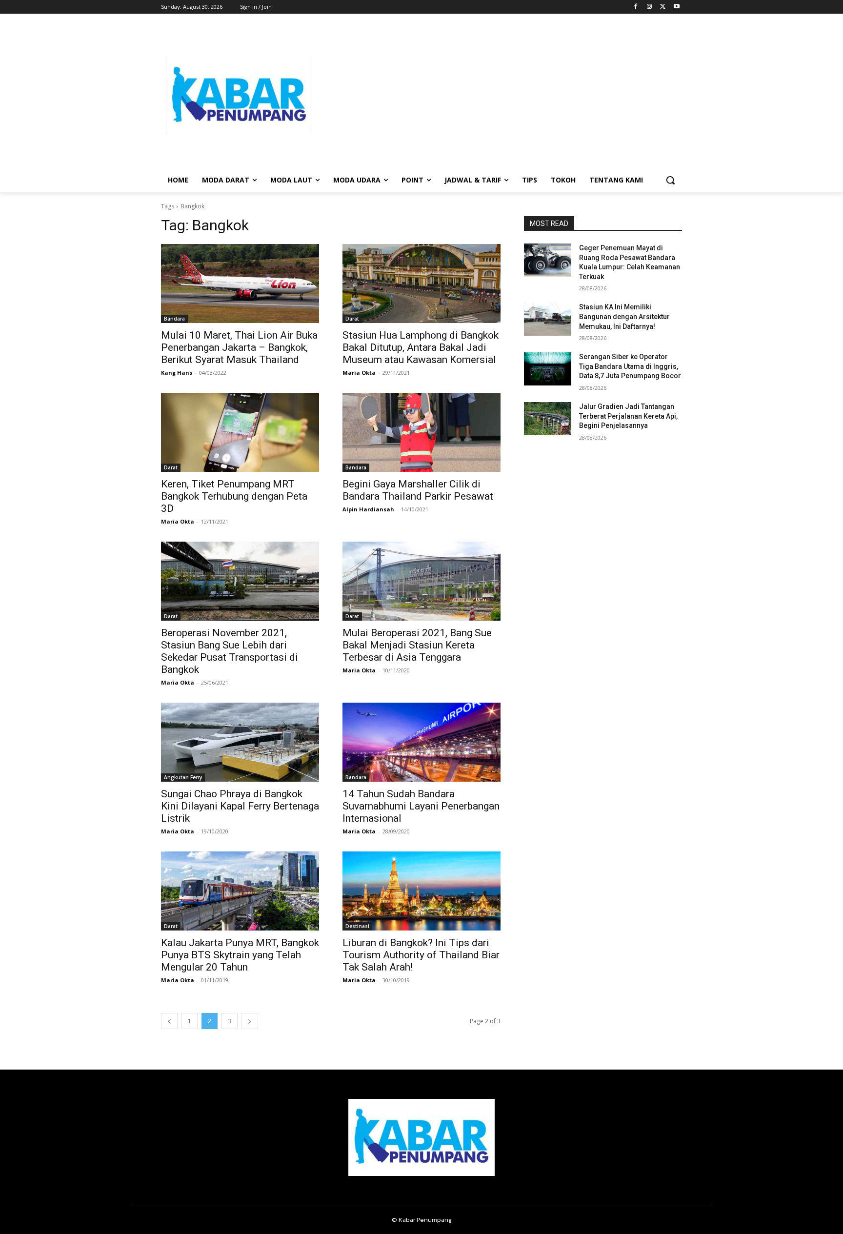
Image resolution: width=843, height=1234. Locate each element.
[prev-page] (169, 1021)
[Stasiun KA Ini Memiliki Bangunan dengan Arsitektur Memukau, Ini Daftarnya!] (547, 319)
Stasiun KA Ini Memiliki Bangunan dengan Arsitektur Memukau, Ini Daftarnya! (624, 316)
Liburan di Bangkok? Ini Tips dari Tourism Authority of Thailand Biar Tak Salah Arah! (421, 955)
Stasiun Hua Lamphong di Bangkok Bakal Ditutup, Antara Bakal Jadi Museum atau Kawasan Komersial (420, 347)
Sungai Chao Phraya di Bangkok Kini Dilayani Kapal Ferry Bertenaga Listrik (240, 806)
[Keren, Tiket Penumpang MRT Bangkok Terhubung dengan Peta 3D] (240, 432)
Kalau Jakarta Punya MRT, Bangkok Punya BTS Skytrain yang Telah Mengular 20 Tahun (240, 955)
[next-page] (249, 1021)
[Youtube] (676, 7)
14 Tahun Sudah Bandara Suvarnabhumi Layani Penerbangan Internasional (421, 806)
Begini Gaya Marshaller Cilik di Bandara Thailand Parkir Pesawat (417, 490)
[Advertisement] (499, 95)
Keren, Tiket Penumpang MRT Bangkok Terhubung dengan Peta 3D (234, 496)
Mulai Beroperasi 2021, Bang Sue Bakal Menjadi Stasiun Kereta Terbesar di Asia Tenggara (417, 645)
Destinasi (357, 926)
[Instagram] (649, 7)
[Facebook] (636, 7)
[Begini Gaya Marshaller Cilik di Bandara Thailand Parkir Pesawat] (421, 432)
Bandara (174, 318)
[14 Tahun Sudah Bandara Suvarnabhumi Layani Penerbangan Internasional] (421, 742)
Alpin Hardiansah (368, 509)
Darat (352, 318)
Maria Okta (359, 372)
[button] (670, 180)
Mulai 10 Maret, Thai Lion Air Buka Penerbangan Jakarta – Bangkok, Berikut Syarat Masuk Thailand (239, 347)
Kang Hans (176, 372)
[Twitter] (662, 7)
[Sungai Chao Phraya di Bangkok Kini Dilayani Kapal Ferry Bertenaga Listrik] (240, 742)
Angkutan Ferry (183, 777)
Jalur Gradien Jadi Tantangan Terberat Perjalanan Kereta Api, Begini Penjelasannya (628, 416)
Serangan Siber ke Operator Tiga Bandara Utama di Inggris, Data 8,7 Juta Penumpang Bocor (630, 366)
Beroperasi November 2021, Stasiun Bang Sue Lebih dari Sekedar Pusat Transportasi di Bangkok (229, 651)
